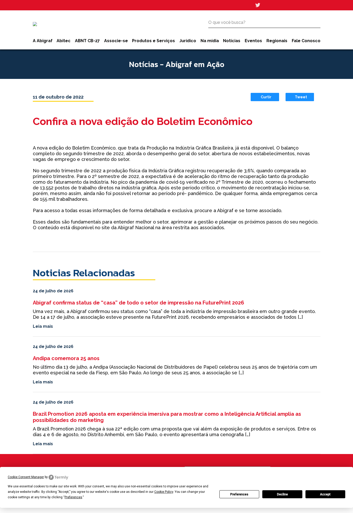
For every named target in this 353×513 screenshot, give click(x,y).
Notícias (231, 40)
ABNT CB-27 (87, 40)
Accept (325, 494)
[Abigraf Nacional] (35, 24)
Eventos (253, 40)
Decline (282, 494)
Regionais (276, 40)
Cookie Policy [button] (163, 492)
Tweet (301, 97)
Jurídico (187, 40)
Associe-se (116, 40)
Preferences (239, 494)
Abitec (64, 40)
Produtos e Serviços (153, 40)
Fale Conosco (306, 40)
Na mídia (210, 40)
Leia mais (43, 326)
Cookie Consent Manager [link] (26, 477)
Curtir (266, 97)
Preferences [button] (73, 497)
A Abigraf (42, 40)
